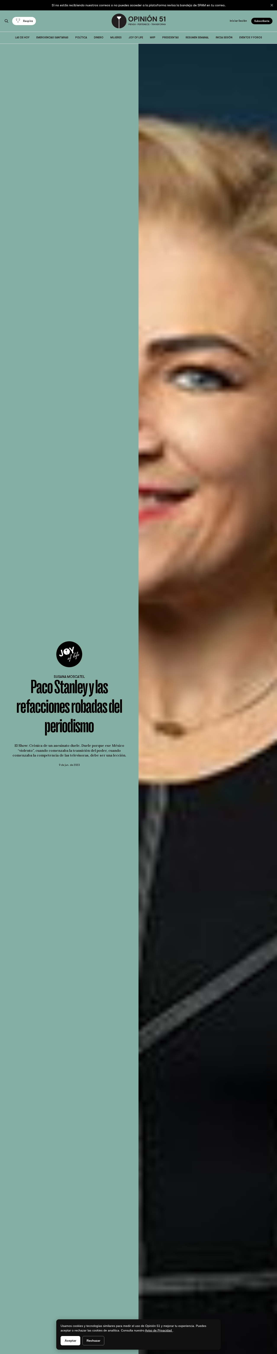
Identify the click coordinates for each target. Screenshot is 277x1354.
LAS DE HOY (22, 37)
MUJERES (116, 37)
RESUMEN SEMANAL (197, 37)
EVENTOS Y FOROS (250, 37)
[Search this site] (6, 21)
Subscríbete (261, 21)
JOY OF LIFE (136, 37)
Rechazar (93, 1340)
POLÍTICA (81, 37)
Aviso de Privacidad (159, 1330)
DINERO (98, 37)
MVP (152, 37)
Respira (28, 21)
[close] (271, 5)
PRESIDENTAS (170, 37)
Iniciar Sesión (238, 20)
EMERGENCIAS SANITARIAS (52, 37)
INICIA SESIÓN (224, 37)
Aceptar (70, 1340)
